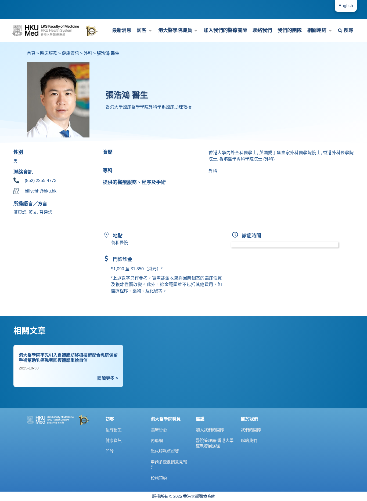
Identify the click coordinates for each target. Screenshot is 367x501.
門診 (110, 451)
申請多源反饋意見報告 (169, 465)
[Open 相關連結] (330, 30)
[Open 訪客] (150, 30)
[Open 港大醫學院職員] (195, 30)
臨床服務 (48, 53)
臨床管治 (159, 429)
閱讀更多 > (107, 378)
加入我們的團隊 (210, 429)
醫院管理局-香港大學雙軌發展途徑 (214, 443)
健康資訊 (70, 53)
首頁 (31, 53)
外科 (88, 53)
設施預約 (159, 478)
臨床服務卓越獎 (165, 451)
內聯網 (157, 440)
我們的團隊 (251, 429)
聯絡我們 (249, 440)
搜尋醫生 (114, 429)
